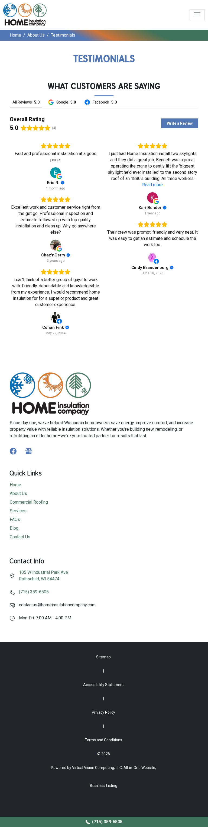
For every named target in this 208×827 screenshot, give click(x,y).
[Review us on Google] (28, 451)
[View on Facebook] (152, 257)
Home (15, 35)
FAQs (15, 519)
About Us (36, 35)
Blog (14, 528)
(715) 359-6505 (34, 591)
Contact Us (20, 536)
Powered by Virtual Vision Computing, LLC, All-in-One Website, (103, 767)
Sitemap (103, 657)
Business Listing (103, 785)
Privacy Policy (103, 712)
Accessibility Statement (103, 685)
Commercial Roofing (29, 502)
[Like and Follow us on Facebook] (13, 451)
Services (18, 510)
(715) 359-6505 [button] (106, 821)
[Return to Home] (25, 15)
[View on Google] (55, 172)
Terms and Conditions (103, 740)
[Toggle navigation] (197, 14)
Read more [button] (152, 184)
